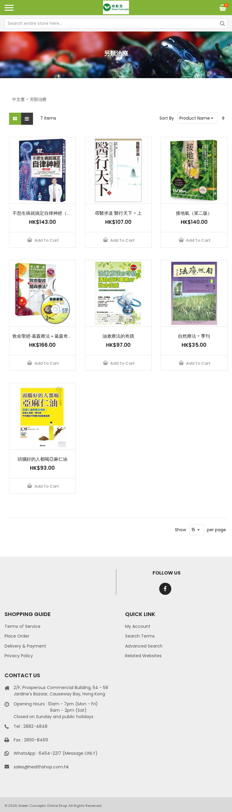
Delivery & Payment (25, 646)
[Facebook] (165, 589)
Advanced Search (144, 646)
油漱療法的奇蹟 (118, 336)
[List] (27, 119)
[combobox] (116, 23)
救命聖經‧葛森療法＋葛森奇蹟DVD (47, 336)
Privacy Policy (19, 656)
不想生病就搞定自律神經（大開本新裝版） (55, 213)
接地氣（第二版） (194, 213)
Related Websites (143, 656)
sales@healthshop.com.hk (41, 767)
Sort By (167, 118)
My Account (137, 626)
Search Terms (140, 636)
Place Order (17, 636)
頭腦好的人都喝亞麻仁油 (42, 459)
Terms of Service (22, 626)
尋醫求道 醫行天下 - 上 (118, 213)
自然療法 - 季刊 (194, 336)
